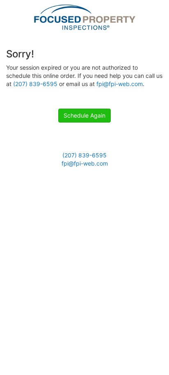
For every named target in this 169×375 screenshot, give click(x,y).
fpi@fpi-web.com (119, 83)
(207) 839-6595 (35, 83)
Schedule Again (84, 115)
